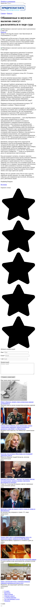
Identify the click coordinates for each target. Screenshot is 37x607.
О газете (6, 591)
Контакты (7, 592)
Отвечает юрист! (9, 596)
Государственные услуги (11, 599)
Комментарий (5, 362)
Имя (2, 352)
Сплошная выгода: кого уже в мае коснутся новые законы (18, 559)
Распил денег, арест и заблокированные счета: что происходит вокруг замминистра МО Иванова (16, 538)
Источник (4, 184)
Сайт (2, 359)
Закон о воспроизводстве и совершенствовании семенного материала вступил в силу (15, 582)
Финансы (7, 601)
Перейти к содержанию (8, 1)
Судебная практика (10, 597)
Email (3, 355)
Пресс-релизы (8, 594)
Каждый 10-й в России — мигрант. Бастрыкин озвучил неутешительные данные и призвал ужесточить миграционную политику (18, 480)
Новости (3, 32)
